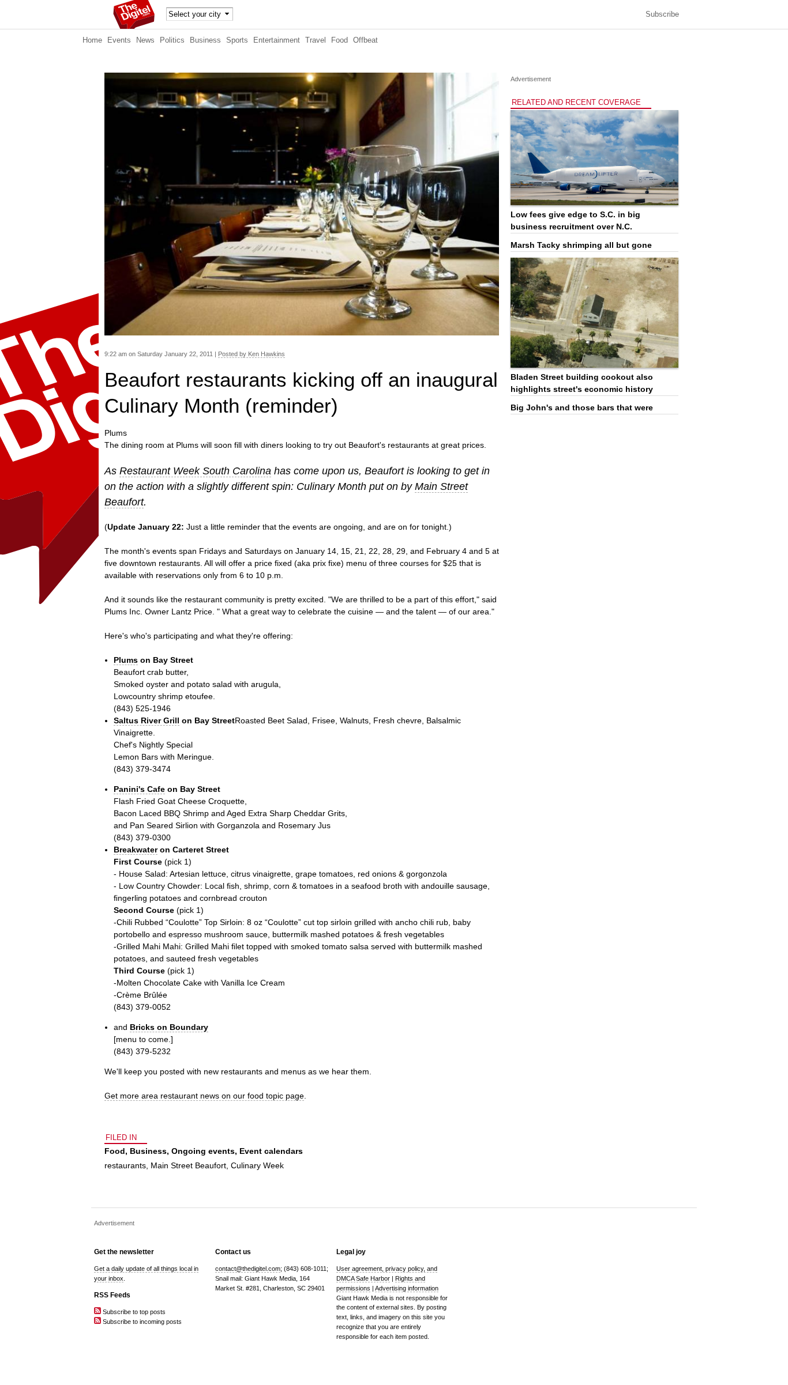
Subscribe (662, 14)
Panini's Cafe (139, 789)
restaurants (125, 1165)
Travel (315, 40)
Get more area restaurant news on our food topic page (204, 1095)
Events (119, 40)
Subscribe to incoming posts (141, 1321)
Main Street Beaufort (188, 1165)
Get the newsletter (124, 1252)
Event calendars (271, 1151)
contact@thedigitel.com (247, 1268)
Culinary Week (257, 1165)
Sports (237, 40)
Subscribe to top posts (133, 1311)
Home (92, 40)
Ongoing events (203, 1151)
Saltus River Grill (146, 720)
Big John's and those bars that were (582, 407)
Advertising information (406, 1288)
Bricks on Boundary (169, 1027)
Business (205, 40)
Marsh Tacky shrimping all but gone (581, 245)
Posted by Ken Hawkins (251, 353)
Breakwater (135, 849)
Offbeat (365, 40)
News (145, 40)
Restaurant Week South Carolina (195, 471)
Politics (172, 40)
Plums (126, 660)
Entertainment (276, 40)
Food (339, 40)
